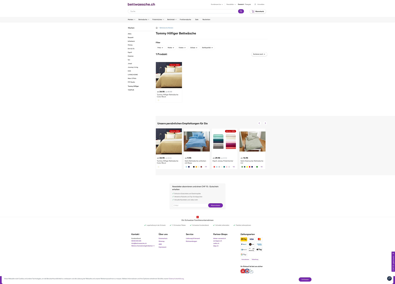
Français (248, 4)
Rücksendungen (191, 241)
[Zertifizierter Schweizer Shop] (243, 271)
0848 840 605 (136, 241)
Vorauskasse (245, 259)
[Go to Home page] (141, 4)
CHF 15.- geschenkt (393, 263)
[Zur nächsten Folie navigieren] (265, 123)
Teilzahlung (255, 259)
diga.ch (215, 246)
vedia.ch (216, 243)
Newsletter (230, 4)
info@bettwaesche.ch (139, 243)
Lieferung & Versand (193, 238)
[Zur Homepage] (157, 28)
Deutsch (241, 4)
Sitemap (162, 241)
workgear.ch (217, 241)
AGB (160, 244)
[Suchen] (241, 11)
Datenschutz (163, 238)
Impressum (162, 247)
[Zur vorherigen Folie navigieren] (259, 123)
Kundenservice (216, 4)
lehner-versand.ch (219, 238)
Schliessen (305, 279)
